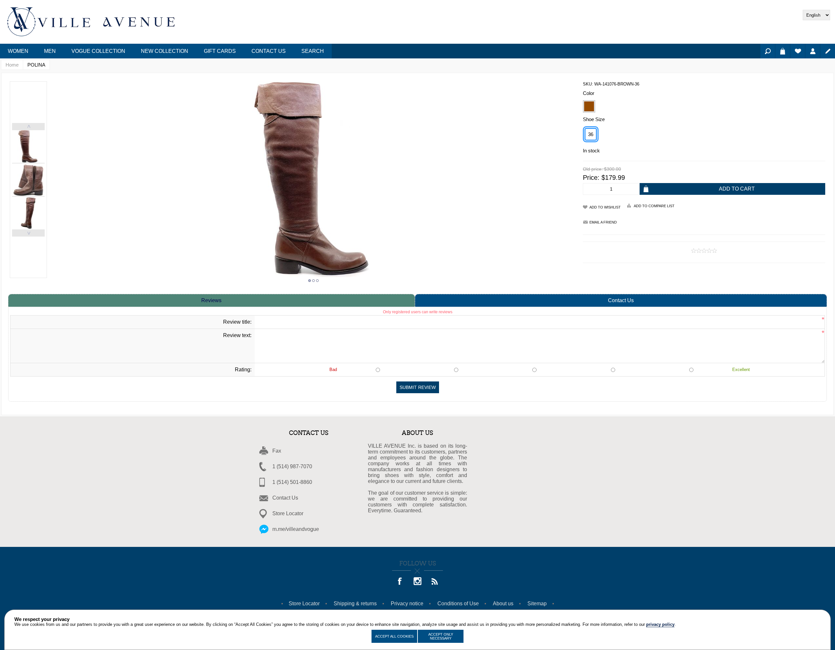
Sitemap (537, 603)
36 (590, 134)
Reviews (211, 300)
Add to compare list (654, 206)
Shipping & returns (355, 603)
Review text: (237, 335)
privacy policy (660, 624)
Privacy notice (407, 603)
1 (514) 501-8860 (292, 482)
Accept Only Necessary (440, 636)
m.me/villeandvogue (295, 529)
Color (588, 93)
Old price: (593, 169)
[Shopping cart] (782, 51)
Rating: (243, 369)
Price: (591, 177)
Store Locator (287, 513)
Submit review (418, 387)
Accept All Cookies (394, 636)
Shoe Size (594, 119)
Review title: (237, 322)
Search (767, 51)
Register (827, 51)
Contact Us (621, 300)
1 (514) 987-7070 (292, 466)
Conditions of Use (458, 603)
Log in (812, 51)
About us (503, 603)
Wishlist (797, 51)
